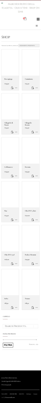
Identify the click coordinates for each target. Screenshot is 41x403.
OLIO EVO (21, 394)
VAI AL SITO (4, 394)
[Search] (35, 326)
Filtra (8, 345)
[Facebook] (30, 18)
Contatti (35, 394)
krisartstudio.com (10, 397)
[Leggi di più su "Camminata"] (33, 87)
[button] (12, 87)
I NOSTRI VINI (13, 394)
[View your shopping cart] (25, 19)
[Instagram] (33, 18)
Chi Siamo (28, 394)
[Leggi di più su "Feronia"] (33, 175)
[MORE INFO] (16, 87)
